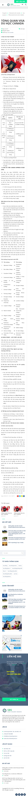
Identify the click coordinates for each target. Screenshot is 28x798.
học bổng (5, 565)
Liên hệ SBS (6, 758)
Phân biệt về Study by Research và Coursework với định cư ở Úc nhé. (16, 538)
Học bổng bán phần (7, 573)
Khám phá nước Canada (14, 13)
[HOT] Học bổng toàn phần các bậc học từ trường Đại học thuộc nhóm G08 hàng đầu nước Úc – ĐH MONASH (17, 533)
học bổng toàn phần (12, 571)
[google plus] (22, 794)
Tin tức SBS (6, 753)
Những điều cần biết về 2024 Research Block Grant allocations (16, 526)
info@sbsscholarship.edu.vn (10, 736)
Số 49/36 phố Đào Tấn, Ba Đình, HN (12, 731)
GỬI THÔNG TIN (14, 699)
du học (20, 565)
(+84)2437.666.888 (8, 734)
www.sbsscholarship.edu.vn (10, 738)
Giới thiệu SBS (6, 748)
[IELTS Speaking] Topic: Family (15, 542)
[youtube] (24, 794)
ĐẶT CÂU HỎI (20, 1)
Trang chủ (4, 13)
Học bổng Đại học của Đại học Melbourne (12, 773)
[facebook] (16, 794)
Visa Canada (10, 32)
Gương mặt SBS (7, 755)
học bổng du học (13, 565)
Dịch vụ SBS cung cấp (8, 751)
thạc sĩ (4, 571)
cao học (15, 573)
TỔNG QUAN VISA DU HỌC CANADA (16, 15)
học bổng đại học (7, 576)
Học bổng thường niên (17, 568)
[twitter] (19, 794)
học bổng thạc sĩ (6, 568)
